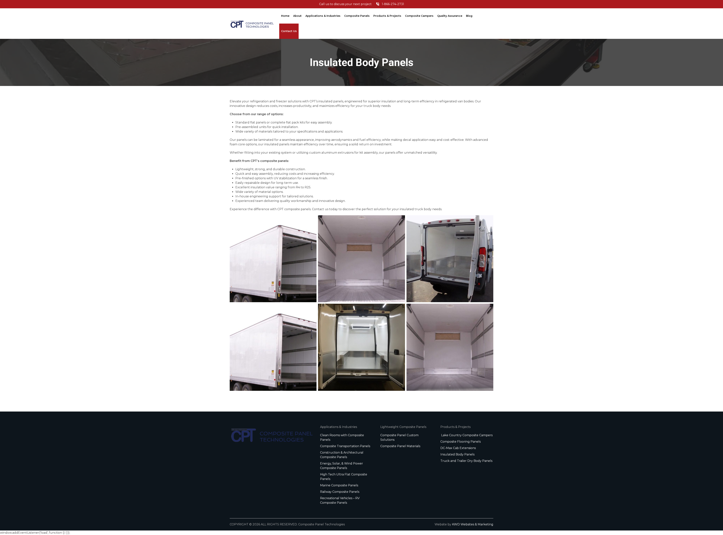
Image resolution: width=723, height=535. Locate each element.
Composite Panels (357, 16)
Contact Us (289, 31)
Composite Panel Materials (400, 446)
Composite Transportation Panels (345, 446)
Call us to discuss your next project (361, 4)
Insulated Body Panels (457, 454)
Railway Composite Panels (339, 492)
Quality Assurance (449, 16)
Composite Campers (419, 16)
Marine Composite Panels (339, 485)
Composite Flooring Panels (460, 441)
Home (285, 16)
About (297, 16)
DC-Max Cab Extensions (458, 448)
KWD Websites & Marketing (472, 524)
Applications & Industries (322, 16)
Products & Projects (387, 16)
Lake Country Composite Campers (466, 435)
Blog (469, 16)
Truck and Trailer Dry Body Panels (466, 461)
